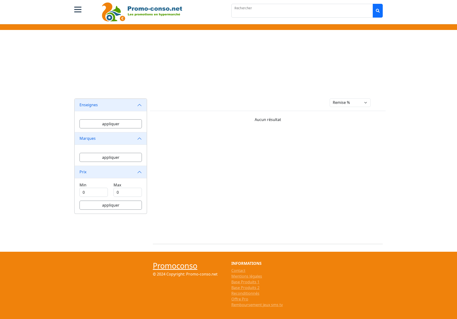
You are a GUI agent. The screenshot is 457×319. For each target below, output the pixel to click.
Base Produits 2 (245, 287)
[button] (77, 9)
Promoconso (175, 266)
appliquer (110, 123)
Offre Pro (239, 299)
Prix (82, 171)
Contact (238, 270)
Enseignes (88, 104)
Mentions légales (246, 276)
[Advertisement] (228, 65)
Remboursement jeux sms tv (257, 304)
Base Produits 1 (245, 282)
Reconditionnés (245, 293)
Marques (87, 138)
